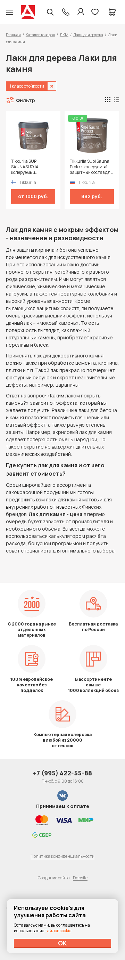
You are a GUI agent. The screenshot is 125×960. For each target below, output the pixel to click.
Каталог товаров (40, 34)
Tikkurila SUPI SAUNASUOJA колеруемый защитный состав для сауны (32, 167)
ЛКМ (64, 34)
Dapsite (80, 878)
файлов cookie (58, 931)
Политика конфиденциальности (62, 856)
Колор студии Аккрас (28, 12)
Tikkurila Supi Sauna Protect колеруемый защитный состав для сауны (91, 167)
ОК (62, 943)
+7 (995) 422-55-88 (62, 773)
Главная (13, 34)
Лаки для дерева (88, 34)
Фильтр (25, 100)
